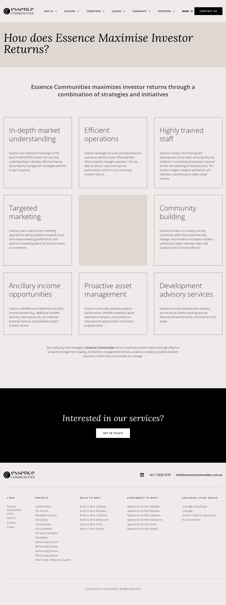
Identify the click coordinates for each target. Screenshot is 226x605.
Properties (164, 11)
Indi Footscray (43, 524)
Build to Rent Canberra (93, 515)
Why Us (48, 11)
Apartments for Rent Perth (141, 524)
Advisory (70, 11)
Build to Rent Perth (91, 524)
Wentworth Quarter (46, 515)
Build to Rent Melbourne (94, 519)
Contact (11, 522)
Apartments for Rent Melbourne (144, 519)
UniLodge (187, 511)
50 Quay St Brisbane (46, 533)
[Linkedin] (142, 475)
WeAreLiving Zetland (46, 555)
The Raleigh (41, 537)
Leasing (116, 11)
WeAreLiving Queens (46, 551)
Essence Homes (191, 519)
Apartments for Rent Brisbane (143, 511)
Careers (11, 518)
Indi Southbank (43, 528)
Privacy (10, 527)
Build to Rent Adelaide (93, 506)
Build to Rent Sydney (92, 528)
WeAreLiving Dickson (46, 542)
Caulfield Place (43, 506)
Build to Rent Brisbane (93, 511)
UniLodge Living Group (194, 506)
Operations (94, 11)
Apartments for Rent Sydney (142, 528)
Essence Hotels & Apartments (199, 515)
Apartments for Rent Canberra (143, 515)
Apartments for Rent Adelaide (143, 506)
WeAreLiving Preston (46, 546)
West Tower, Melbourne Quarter (53, 560)
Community (139, 11)
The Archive (41, 511)
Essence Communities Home (14, 510)
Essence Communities (100, 348)
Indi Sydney (41, 519)
